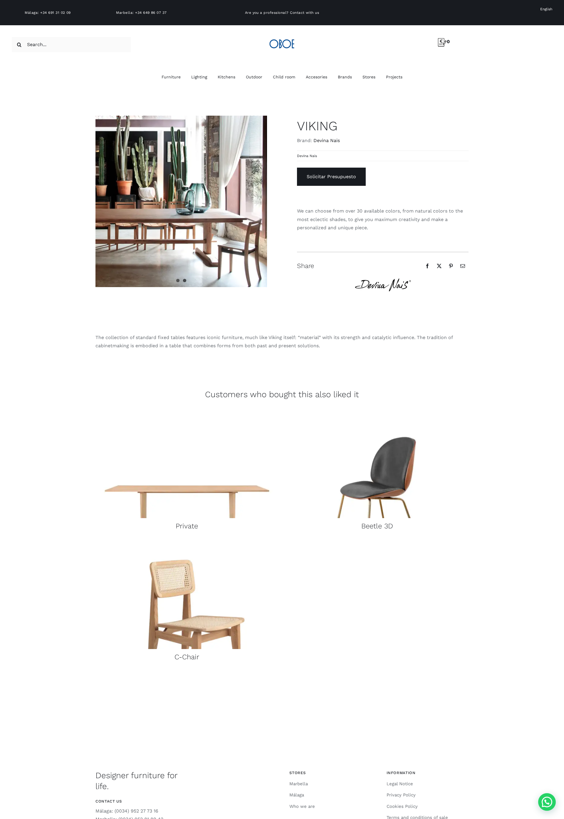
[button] (547, 802)
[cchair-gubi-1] (186, 542)
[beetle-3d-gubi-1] (377, 411)
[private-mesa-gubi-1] (186, 411)
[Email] (463, 266)
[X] (439, 266)
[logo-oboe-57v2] (282, 38)
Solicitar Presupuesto (331, 176)
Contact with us (304, 13)
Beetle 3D (377, 526)
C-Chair (186, 657)
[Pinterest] (451, 266)
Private (187, 526)
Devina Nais (326, 140)
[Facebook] (427, 266)
